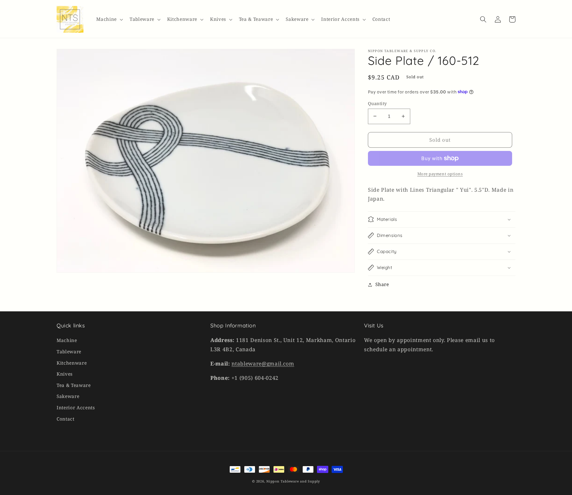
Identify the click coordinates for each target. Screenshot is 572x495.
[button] (109, 19)
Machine (67, 340)
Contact (65, 419)
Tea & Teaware (74, 385)
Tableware (69, 352)
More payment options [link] (440, 173)
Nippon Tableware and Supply (293, 481)
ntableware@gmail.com (262, 363)
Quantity (377, 103)
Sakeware (68, 396)
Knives (65, 374)
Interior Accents (76, 408)
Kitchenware (72, 363)
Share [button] (382, 284)
